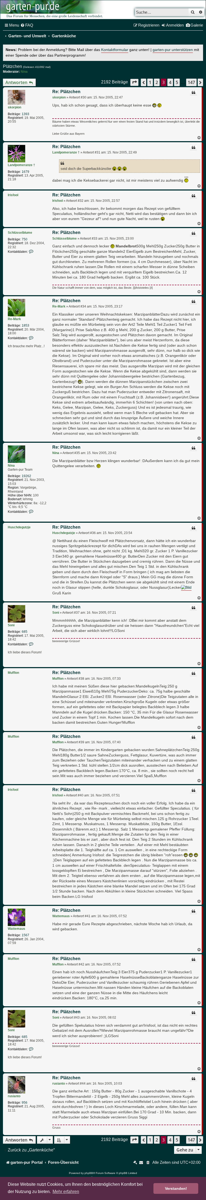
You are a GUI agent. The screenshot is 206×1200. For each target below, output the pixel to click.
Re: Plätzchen (66, 91)
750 (24, 239)
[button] (134, 82)
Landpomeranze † (21, 165)
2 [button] (157, 82)
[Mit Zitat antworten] (193, 93)
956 (24, 1102)
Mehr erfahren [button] (66, 1191)
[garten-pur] (54, 9)
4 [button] (170, 82)
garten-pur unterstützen (173, 50)
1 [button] (150, 82)
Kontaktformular (114, 50)
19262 (26, 476)
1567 (25, 935)
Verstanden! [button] (176, 1188)
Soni (11, 625)
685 (24, 632)
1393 (25, 114)
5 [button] (177, 82)
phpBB (88, 1173)
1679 (25, 172)
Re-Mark (14, 319)
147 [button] (191, 82)
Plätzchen (12, 66)
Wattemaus (16, 929)
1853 (25, 325)
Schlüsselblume (20, 233)
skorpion (14, 107)
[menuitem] (26, 25)
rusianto (14, 1096)
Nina (24, 72)
